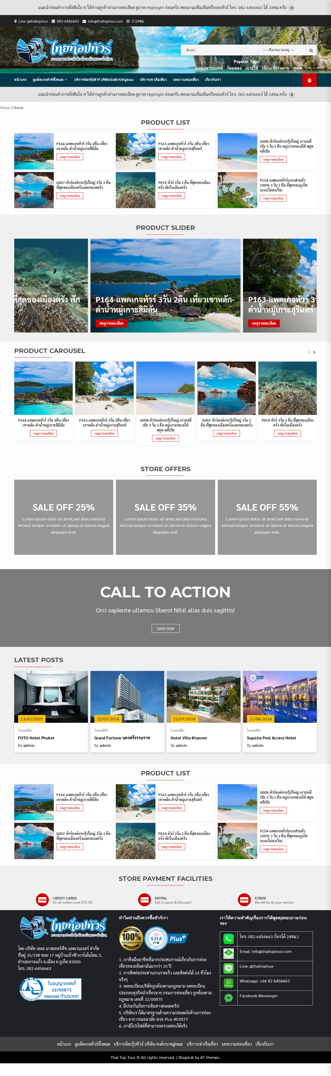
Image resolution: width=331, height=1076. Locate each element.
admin (29, 745)
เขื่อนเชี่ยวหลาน (275, 68)
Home (5, 107)
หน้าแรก (20, 79)
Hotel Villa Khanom (189, 737)
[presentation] (309, 352)
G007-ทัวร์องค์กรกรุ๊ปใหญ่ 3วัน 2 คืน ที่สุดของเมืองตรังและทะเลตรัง (83, 185)
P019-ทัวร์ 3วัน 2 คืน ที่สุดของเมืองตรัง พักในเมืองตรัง (184, 185)
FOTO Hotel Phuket (36, 737)
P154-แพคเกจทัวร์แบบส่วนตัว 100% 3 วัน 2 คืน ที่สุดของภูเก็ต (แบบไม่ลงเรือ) (283, 185)
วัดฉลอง (234, 68)
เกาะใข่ (251, 68)
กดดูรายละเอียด (70, 157)
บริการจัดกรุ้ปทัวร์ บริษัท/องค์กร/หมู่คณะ (104, 79)
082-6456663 (68, 21)
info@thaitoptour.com (105, 21)
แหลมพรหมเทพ (209, 68)
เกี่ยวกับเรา (213, 79)
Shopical (186, 1057)
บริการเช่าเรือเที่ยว (153, 79)
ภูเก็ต (297, 68)
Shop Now (165, 628)
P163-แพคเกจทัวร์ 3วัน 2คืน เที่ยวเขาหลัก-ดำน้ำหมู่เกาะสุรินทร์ (183, 146)
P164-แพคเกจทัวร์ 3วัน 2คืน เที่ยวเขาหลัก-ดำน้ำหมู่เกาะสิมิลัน (81, 146)
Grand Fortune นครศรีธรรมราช (122, 737)
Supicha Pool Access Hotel (271, 737)
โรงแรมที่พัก (25, 730)
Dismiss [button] (291, 8)
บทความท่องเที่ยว (186, 79)
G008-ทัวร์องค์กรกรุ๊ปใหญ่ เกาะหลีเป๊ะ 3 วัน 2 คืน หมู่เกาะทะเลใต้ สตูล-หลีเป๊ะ (287, 146)
